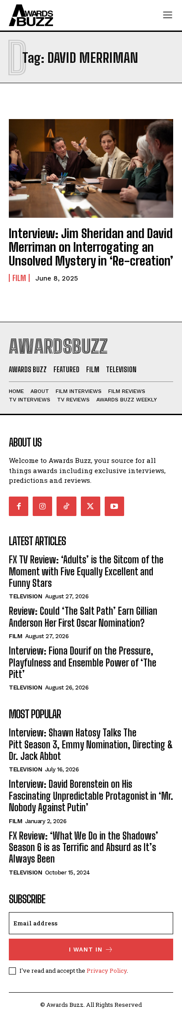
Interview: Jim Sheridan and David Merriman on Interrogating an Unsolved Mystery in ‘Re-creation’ (91, 247)
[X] (90, 506)
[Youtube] (114, 506)
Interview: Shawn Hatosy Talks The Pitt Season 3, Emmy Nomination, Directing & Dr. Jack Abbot (91, 744)
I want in (85, 949)
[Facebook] (18, 506)
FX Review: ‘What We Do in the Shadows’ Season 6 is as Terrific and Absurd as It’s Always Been (83, 847)
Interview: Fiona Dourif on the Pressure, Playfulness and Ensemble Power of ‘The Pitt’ (82, 662)
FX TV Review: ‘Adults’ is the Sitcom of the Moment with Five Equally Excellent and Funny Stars (86, 571)
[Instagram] (42, 506)
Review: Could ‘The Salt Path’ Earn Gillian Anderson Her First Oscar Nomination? (83, 616)
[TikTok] (66, 506)
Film (19, 278)
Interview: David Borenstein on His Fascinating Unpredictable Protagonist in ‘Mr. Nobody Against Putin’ (91, 795)
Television (25, 596)
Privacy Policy (107, 971)
